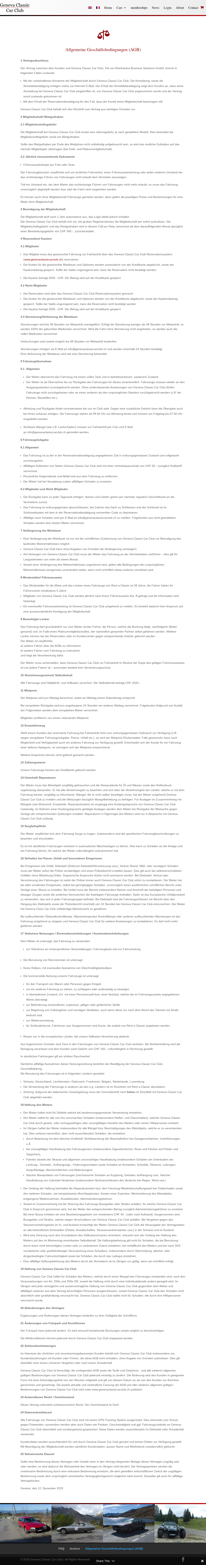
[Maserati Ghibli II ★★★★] (128, 1541)
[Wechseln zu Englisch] (90, 7)
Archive (75, 1548)
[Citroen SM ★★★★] (77, 1541)
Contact (193, 7)
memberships (139, 7)
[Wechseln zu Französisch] (98, 7)
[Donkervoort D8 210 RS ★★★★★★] (180, 1541)
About (180, 7)
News (155, 7)
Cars (119, 7)
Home (108, 7)
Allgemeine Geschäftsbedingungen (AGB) (114, 1548)
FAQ (61, 1548)
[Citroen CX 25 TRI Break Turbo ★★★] (26, 1541)
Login (167, 7)
